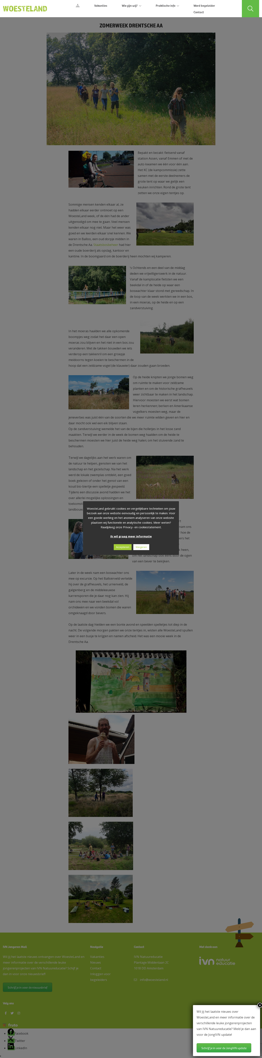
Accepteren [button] (122, 547)
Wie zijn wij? (130, 5)
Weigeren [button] (141, 547)
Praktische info (165, 5)
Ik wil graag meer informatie (131, 536)
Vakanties (100, 5)
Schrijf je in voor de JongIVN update (223, 1048)
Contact (199, 12)
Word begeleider (204, 5)
